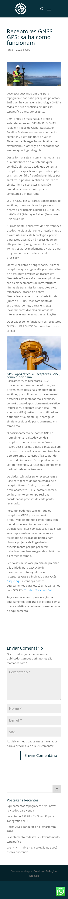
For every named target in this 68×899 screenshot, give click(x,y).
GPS (27, 49)
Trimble (29, 590)
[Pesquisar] (57, 789)
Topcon (40, 590)
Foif (50, 590)
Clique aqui (14, 581)
